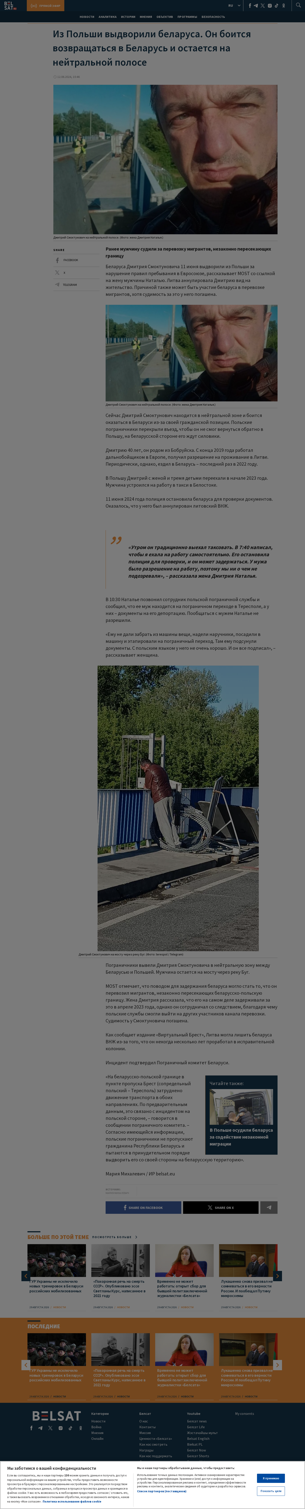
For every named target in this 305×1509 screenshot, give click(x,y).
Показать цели (271, 1491)
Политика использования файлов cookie (72, 1501)
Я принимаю (271, 1478)
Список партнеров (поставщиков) (161, 1491)
